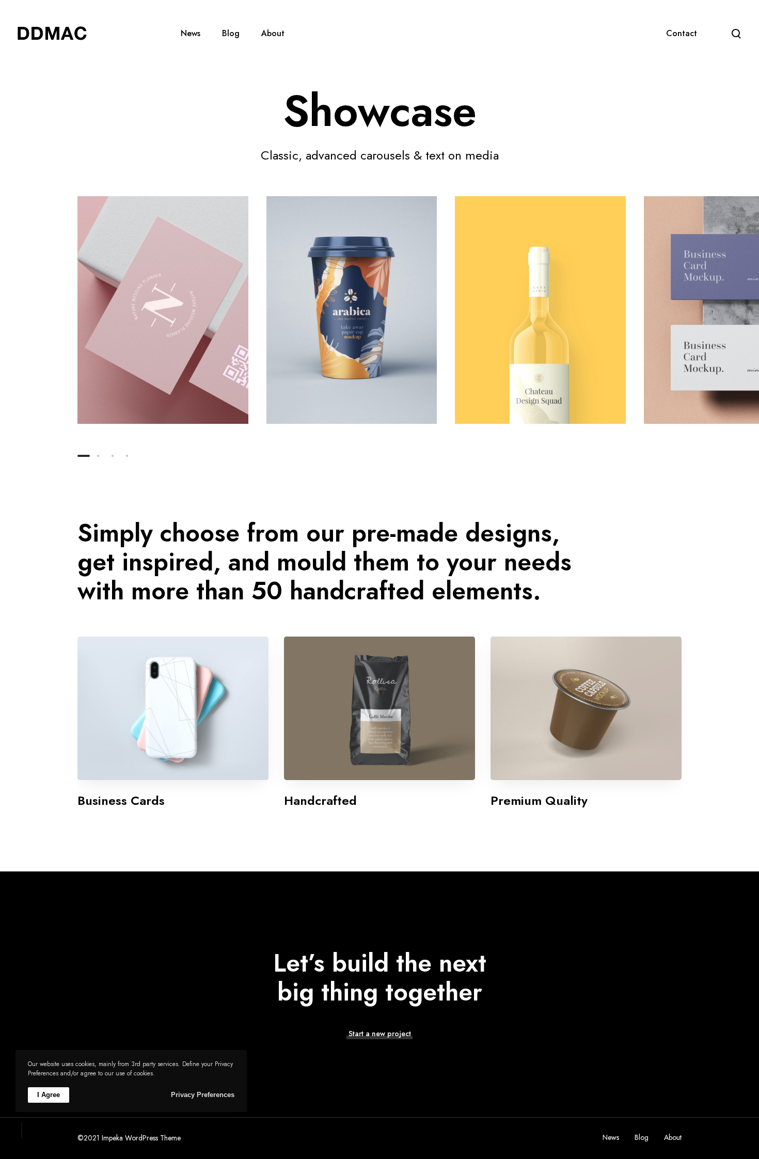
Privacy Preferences (202, 1095)
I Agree (48, 1095)
